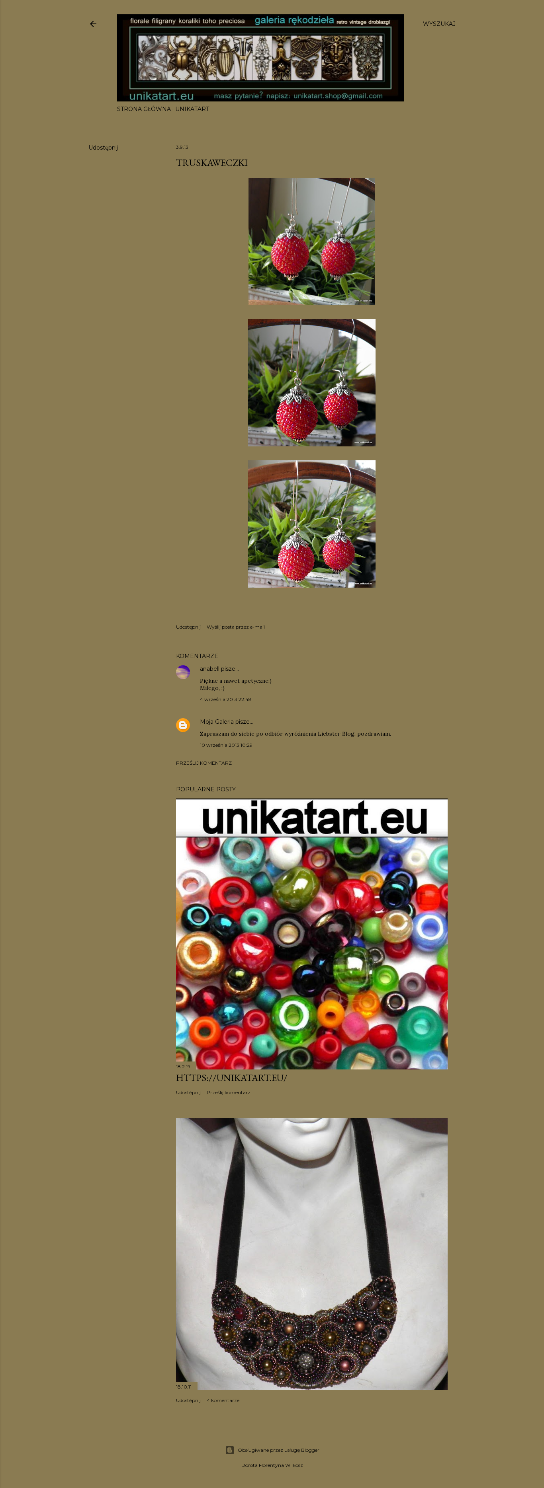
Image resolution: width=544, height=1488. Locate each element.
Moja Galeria (217, 721)
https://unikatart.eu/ (232, 1077)
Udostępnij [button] (103, 147)
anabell (209, 668)
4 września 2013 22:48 (226, 699)
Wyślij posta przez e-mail (236, 627)
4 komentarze (223, 1400)
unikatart (192, 109)
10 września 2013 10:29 (226, 745)
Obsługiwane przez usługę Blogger (278, 1450)
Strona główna (144, 109)
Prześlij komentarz (204, 763)
